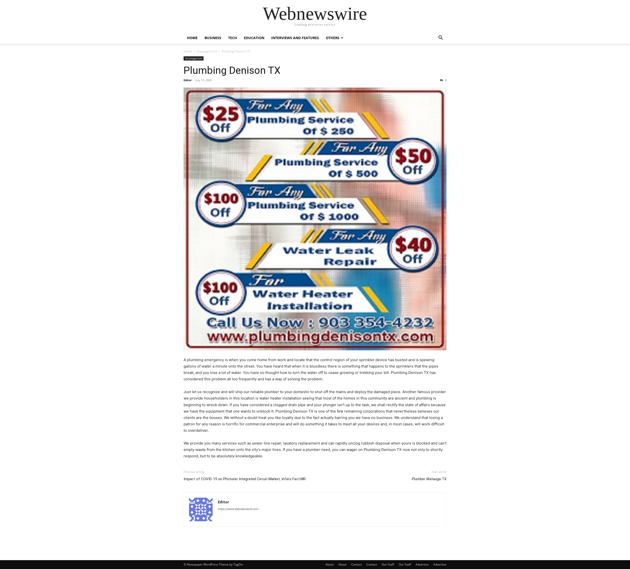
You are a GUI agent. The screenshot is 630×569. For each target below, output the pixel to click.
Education (254, 37)
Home (192, 37)
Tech (232, 37)
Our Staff (388, 564)
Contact (356, 564)
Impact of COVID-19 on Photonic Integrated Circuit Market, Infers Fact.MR (245, 479)
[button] (440, 38)
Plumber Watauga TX (429, 479)
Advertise (422, 564)
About (330, 564)
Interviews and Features (295, 37)
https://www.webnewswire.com (238, 509)
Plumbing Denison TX (232, 70)
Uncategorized (207, 51)
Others (332, 37)
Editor (188, 80)
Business (213, 37)
